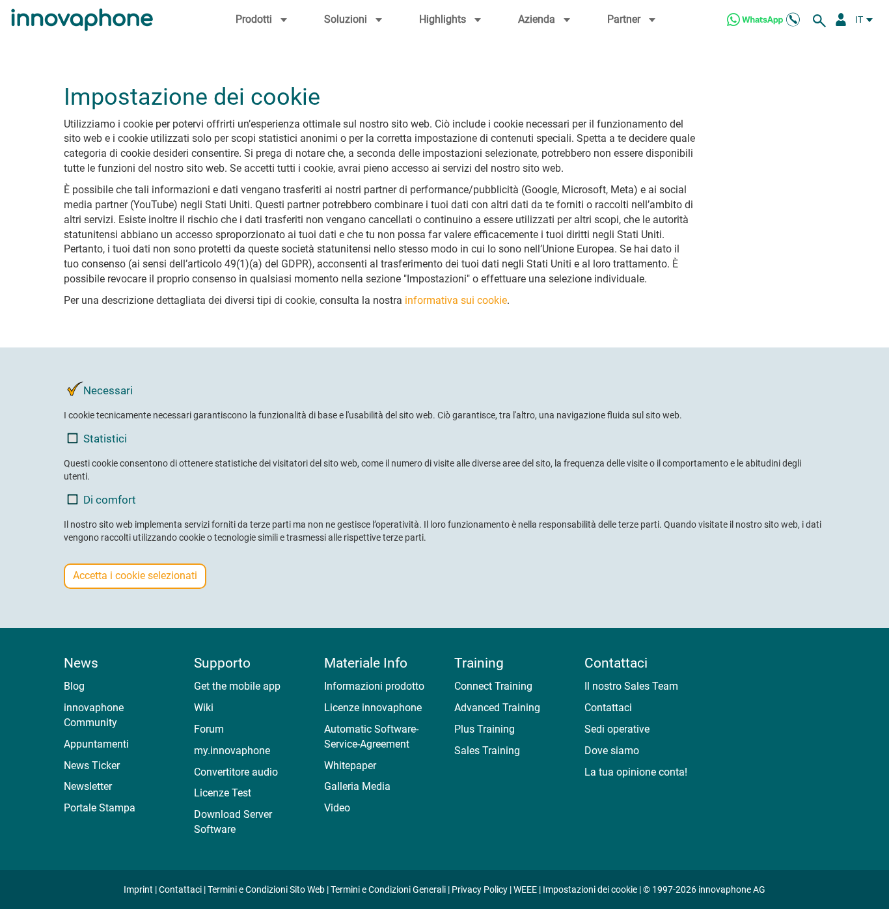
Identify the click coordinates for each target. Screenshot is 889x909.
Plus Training (484, 729)
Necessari (108, 390)
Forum (209, 729)
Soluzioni (345, 19)
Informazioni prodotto (374, 686)
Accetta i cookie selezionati (135, 575)
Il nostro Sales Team (631, 686)
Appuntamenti (96, 744)
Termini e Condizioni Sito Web (267, 889)
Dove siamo (611, 750)
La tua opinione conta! (635, 772)
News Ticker (92, 765)
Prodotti (254, 19)
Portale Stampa (99, 808)
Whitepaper (350, 765)
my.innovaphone (232, 750)
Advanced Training (497, 707)
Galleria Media (357, 786)
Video (337, 808)
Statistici (105, 438)
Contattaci (608, 707)
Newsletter (88, 786)
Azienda (536, 19)
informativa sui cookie (454, 300)
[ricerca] (821, 19)
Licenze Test (222, 793)
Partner (623, 19)
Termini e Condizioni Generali (388, 889)
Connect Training (493, 686)
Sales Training (487, 750)
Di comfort (109, 499)
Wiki (203, 707)
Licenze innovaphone (373, 707)
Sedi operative (617, 729)
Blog (74, 686)
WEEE (526, 889)
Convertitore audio (236, 772)
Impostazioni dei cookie (590, 889)
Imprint (138, 889)
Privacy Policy (480, 889)
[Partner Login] (841, 19)
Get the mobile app (237, 686)
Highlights (442, 19)
